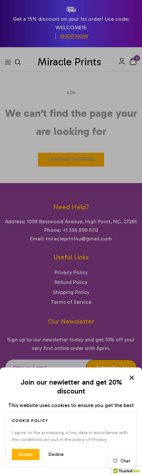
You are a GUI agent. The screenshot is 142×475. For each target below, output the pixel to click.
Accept (25, 454)
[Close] (131, 377)
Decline (56, 454)
